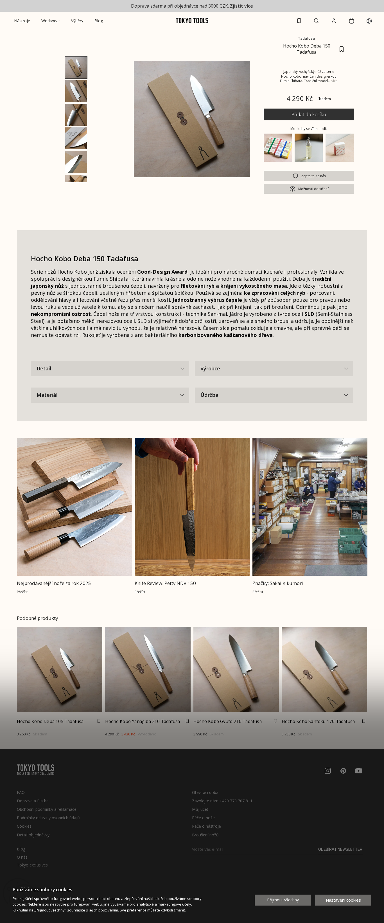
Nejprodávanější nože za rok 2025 (54, 583)
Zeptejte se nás (313, 176)
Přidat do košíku (309, 114)
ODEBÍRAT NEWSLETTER (340, 849)
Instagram (328, 771)
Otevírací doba (205, 792)
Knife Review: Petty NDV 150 (166, 583)
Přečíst (22, 591)
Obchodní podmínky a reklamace (46, 809)
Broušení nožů (205, 835)
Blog (21, 849)
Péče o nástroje (206, 826)
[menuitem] (22, 21)
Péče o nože (203, 817)
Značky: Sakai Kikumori (277, 583)
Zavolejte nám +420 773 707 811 (222, 800)
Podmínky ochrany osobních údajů (48, 817)
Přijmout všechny (283, 899)
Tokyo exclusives (32, 865)
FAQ (21, 792)
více (334, 80)
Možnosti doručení (313, 188)
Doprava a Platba (33, 800)
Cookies (24, 826)
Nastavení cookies (343, 900)
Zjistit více (241, 6)
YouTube (358, 771)
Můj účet (200, 809)
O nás (22, 857)
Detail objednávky (33, 835)
